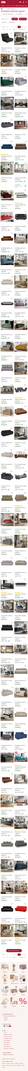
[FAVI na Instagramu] (7, 1026)
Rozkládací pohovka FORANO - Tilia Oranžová (12, 788)
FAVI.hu (17, 1063)
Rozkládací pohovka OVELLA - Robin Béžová (12, 291)
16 (25, 493)
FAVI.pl (8, 1063)
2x (21, 203)
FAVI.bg (19, 1065)
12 (25, 27)
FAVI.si (3, 1067)
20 (12, 255)
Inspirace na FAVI (8, 1038)
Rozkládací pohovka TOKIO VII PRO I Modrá (12, 156)
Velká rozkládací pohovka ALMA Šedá (10, 134)
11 (22, 27)
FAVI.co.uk (13, 1065)
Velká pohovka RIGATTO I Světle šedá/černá (12, 313)
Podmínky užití (7, 1046)
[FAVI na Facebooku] (4, 1026)
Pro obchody (7, 1042)
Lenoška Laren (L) (5, 486)
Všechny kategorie (20, 5)
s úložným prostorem (7, 14)
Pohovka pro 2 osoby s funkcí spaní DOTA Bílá (12, 177)
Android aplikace (9, 1054)
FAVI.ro (13, 1063)
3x (21, 397)
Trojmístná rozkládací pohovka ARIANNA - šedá (13, 594)
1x (21, 830)
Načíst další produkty (13, 950)
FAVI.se (8, 1065)
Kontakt (5, 1018)
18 (12, 514)
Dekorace (8, 5)
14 (6, 29)
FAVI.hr (22, 1063)
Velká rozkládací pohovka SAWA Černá (11, 442)
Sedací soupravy (11, 8)
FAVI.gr (23, 1065)
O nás (5, 1032)
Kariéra (5, 1020)
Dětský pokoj (5, 1007)
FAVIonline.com (6, 1058)
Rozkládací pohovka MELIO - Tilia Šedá (11, 572)
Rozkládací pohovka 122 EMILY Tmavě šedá (12, 745)
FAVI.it (4, 1065)
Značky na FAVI (7, 1036)
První (3, 27)
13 (3, 29)
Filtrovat (24, 19)
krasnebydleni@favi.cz (10, 1016)
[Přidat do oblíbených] (26, 77)
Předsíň (14, 1006)
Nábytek (3, 5)
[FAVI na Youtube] (10, 1026)
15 (10, 29)
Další (14, 29)
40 (25, 752)
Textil (13, 5)
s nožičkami (19, 14)
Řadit (15, 19)
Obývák (14, 994)
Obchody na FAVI (8, 1034)
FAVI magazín (7, 1040)
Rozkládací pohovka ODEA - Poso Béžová (11, 702)
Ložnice (23, 994)
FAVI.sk (4, 1063)
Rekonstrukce (14, 983)
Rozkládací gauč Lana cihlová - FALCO (10, 248)
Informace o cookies (9, 1048)
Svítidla (5, 983)
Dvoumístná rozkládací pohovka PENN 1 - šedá (13, 550)
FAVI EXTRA (6, 1044)
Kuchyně (23, 983)
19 (25, 817)
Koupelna (5, 994)
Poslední (21, 29)
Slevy (23, 1006)
